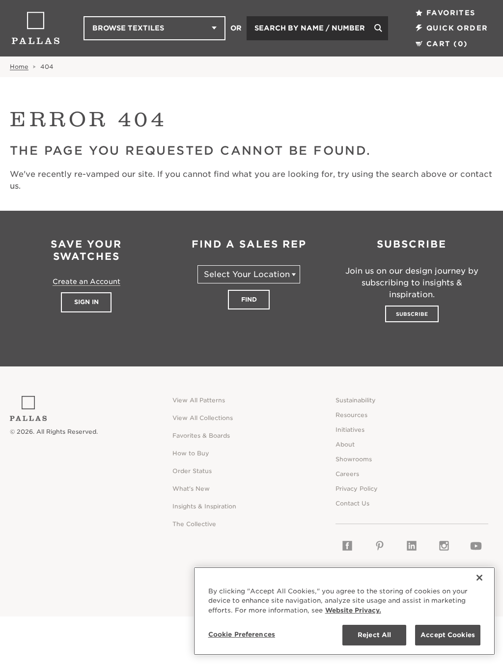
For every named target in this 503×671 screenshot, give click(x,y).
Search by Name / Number (309, 28)
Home (19, 66)
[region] (344, 611)
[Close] (479, 577)
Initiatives (349, 429)
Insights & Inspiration (204, 506)
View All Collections (202, 417)
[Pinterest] (379, 546)
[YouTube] (476, 546)
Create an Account (86, 281)
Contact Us (352, 503)
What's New (191, 488)
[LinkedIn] (412, 546)
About (345, 444)
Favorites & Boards (201, 435)
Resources (351, 415)
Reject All (374, 635)
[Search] (378, 28)
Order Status (192, 471)
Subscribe (412, 314)
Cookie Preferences (241, 634)
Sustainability (355, 400)
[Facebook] (347, 546)
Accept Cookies (447, 635)
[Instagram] (444, 546)
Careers (347, 473)
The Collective (194, 524)
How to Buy (190, 453)
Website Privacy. (353, 610)
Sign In (86, 302)
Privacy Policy (356, 488)
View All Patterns (198, 400)
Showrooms (353, 459)
